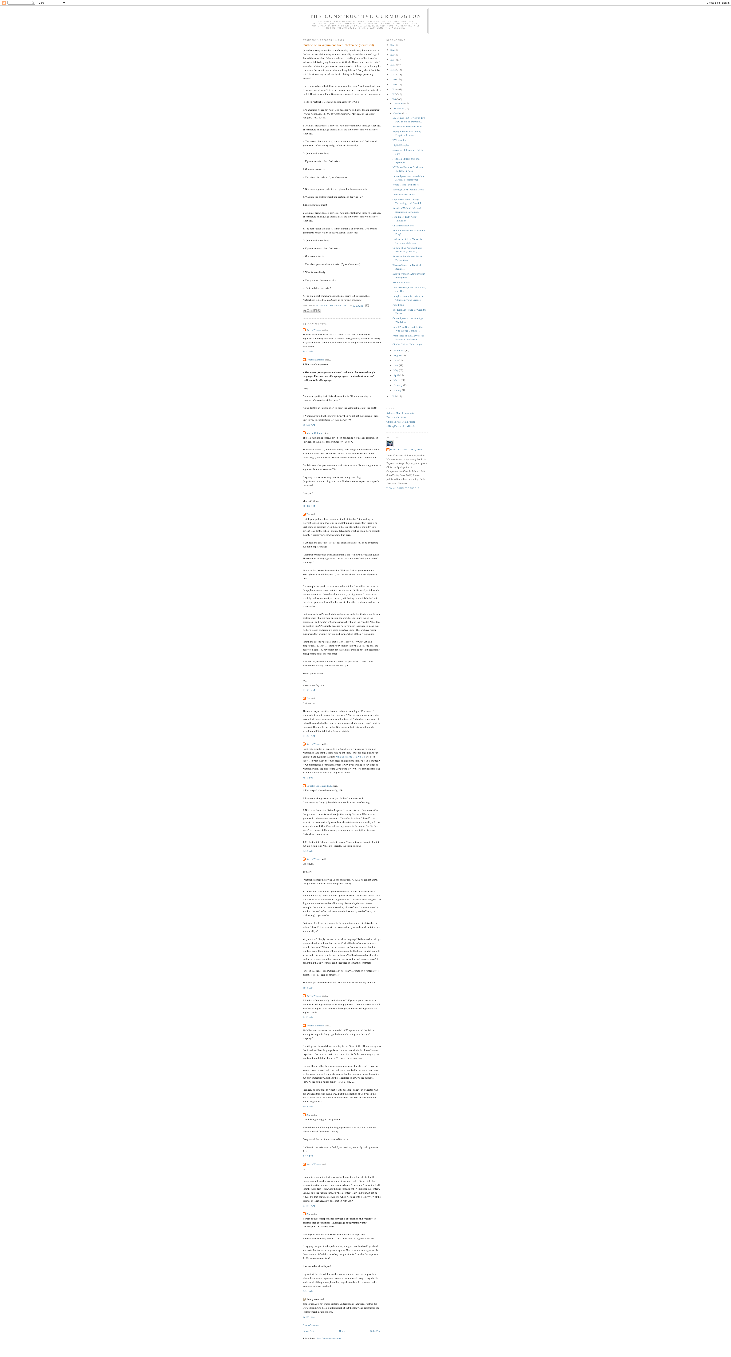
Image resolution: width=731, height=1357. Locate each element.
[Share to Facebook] (315, 310)
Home (342, 1331)
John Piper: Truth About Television (405, 218)
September (399, 350)
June (396, 365)
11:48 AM (309, 1205)
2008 (393, 89)
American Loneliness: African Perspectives (408, 258)
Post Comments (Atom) (329, 1338)
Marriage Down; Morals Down (408, 189)
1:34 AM (308, 851)
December (398, 103)
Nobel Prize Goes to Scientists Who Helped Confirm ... (408, 328)
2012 (393, 69)
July (395, 360)
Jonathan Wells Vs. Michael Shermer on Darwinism (407, 210)
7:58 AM (308, 1291)
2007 (393, 94)
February (398, 385)
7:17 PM (308, 777)
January (397, 390)
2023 (393, 49)
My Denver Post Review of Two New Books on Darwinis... (409, 119)
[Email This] (304, 310)
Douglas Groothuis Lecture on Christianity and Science (408, 297)
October (397, 113)
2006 (393, 99)
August (397, 355)
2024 (393, 44)
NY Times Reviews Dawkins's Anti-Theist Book (408, 169)
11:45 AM (309, 736)
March (397, 380)
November (399, 108)
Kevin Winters (313, 330)
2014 (393, 59)
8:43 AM (308, 1106)
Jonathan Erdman (315, 359)
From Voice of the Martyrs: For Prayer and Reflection (408, 337)
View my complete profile (403, 488)
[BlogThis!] (308, 310)
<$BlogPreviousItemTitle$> (400, 426)
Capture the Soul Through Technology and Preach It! (407, 201)
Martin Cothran (314, 433)
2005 (393, 396)
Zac (308, 514)
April (396, 375)
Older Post (375, 1331)
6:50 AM (308, 1017)
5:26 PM (308, 1156)
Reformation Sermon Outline (407, 126)
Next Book (398, 304)
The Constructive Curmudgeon (366, 16)
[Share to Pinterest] (319, 310)
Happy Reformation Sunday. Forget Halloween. (407, 133)
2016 (393, 54)
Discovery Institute (396, 417)
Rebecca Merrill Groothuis (400, 413)
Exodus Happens (401, 282)
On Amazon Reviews (403, 225)
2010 (393, 79)
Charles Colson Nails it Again (408, 344)
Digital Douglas (401, 145)
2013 (393, 64)
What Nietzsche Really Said (350, 756)
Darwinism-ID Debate (404, 194)
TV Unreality (399, 140)
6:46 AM (308, 987)
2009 (393, 84)
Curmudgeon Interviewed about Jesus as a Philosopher (409, 177)
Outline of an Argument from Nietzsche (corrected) (407, 249)
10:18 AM (309, 506)
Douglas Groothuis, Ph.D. (319, 785)
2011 (393, 74)
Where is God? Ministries (406, 184)
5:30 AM (308, 351)
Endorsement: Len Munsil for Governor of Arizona (408, 241)
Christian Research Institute (400, 421)
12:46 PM (309, 1316)
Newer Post (308, 1331)
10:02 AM (309, 424)
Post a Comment (311, 1325)
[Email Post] (367, 305)
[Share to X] (312, 310)
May (396, 370)
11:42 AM (309, 690)
